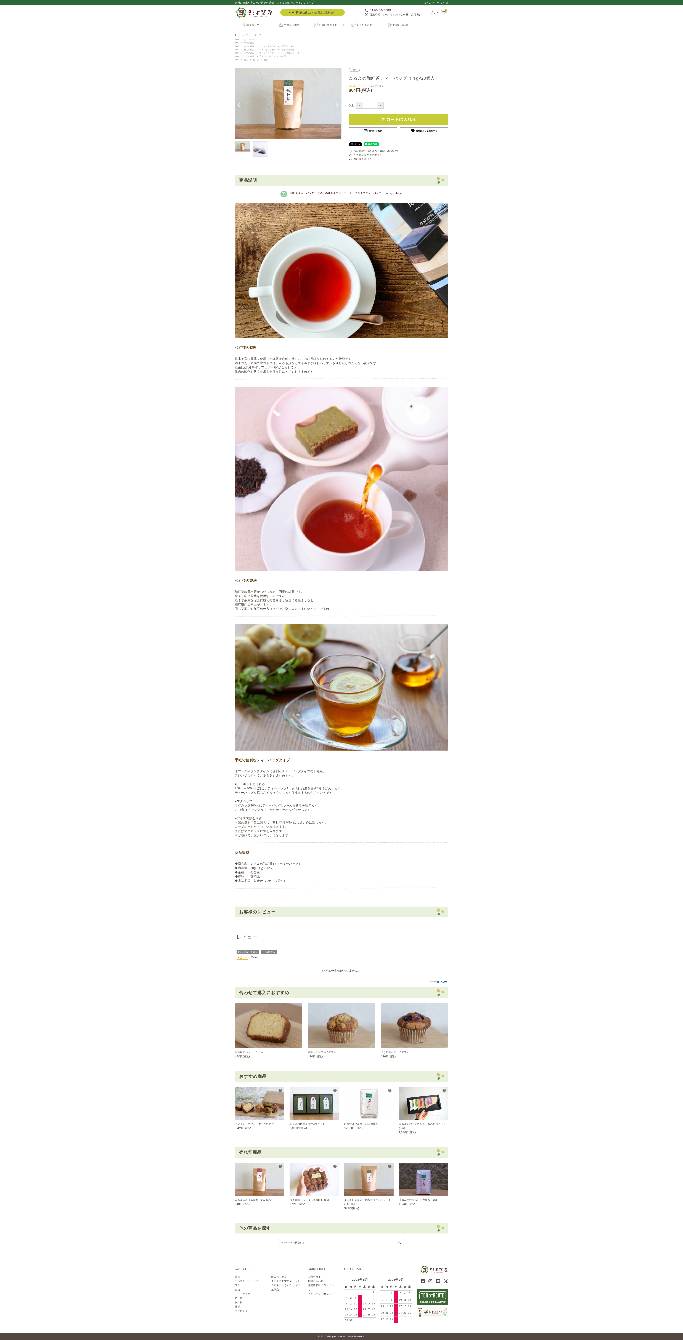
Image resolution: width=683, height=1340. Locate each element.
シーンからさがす (267, 46)
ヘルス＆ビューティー (248, 1281)
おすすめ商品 (250, 39)
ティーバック (242, 1293)
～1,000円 (281, 56)
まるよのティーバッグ (368, 193)
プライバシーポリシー (321, 1293)
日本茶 (256, 60)
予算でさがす (265, 56)
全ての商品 (249, 43)
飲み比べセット (280, 1276)
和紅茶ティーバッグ (302, 193)
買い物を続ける (360, 159)
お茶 (246, 60)
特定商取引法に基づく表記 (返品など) (373, 151)
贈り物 (239, 1298)
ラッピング (241, 1310)
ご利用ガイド (315, 1276)
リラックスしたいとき (289, 53)
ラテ (237, 1285)
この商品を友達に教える (365, 155)
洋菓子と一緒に (288, 46)
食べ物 (239, 1302)
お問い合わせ (373, 131)
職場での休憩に (288, 50)
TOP (237, 39)
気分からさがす (266, 53)
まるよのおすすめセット (285, 1281)
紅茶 (266, 60)
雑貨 (237, 1306)
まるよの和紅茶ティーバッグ (334, 193)
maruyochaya (394, 193)
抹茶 (237, 1276)
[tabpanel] (288, 103)
